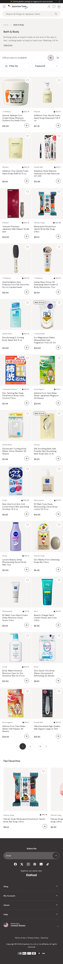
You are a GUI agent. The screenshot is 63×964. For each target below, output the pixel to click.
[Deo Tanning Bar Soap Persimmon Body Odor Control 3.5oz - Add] (26, 403)
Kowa (4, 500)
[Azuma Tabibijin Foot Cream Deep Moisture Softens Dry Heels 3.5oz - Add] (26, 125)
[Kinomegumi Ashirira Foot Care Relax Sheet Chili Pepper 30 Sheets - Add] (26, 736)
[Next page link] (46, 746)
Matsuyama (39, 500)
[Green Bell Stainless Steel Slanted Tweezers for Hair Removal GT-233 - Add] (58, 181)
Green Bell (38, 167)
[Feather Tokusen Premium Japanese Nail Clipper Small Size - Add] (26, 236)
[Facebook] (15, 864)
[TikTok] (47, 864)
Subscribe (56, 855)
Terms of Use (20, 938)
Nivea (4, 556)
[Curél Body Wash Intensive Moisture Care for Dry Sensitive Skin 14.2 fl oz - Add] (26, 680)
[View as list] (58, 58)
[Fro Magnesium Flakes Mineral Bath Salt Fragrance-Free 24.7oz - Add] (58, 347)
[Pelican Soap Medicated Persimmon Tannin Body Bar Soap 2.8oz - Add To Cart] (44, 826)
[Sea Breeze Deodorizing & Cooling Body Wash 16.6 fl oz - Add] (26, 347)
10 (40, 746)
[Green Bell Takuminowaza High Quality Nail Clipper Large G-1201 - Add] (58, 736)
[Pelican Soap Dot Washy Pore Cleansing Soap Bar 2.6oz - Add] (58, 569)
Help (6, 914)
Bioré (36, 667)
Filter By (13, 65)
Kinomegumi (39, 389)
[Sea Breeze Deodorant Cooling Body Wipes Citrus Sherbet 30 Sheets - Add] (26, 458)
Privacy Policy (33, 938)
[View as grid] (51, 58)
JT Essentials (39, 334)
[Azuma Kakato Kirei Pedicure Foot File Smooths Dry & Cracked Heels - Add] (26, 292)
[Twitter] (21, 864)
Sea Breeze (7, 334)
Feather (5, 223)
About (7, 905)
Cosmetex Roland (9, 389)
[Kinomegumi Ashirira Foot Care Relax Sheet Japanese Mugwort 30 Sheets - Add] (58, 403)
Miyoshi (37, 111)
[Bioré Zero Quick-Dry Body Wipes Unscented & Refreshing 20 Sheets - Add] (58, 680)
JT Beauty (6, 111)
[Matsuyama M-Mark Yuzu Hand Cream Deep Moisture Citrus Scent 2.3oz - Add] (26, 625)
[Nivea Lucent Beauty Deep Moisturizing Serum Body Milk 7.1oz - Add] (26, 569)
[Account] (49, 6)
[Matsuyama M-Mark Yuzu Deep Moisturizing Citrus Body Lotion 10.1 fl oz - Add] (58, 514)
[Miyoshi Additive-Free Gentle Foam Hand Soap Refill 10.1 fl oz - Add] (26, 181)
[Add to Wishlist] (27, 80)
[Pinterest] (34, 864)
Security (44, 938)
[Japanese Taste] (18, 7)
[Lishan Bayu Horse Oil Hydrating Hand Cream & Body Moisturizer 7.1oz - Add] (58, 292)
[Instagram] (28, 864)
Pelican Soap (39, 223)
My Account (9, 895)
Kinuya (37, 445)
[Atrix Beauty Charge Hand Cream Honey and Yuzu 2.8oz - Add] (58, 625)
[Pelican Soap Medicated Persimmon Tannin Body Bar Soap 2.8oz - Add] (58, 236)
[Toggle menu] (4, 6)
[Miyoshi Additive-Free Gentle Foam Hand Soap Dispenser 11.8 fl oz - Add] (58, 125)
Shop (6, 886)
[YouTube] (41, 864)
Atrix (36, 611)
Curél (4, 667)
